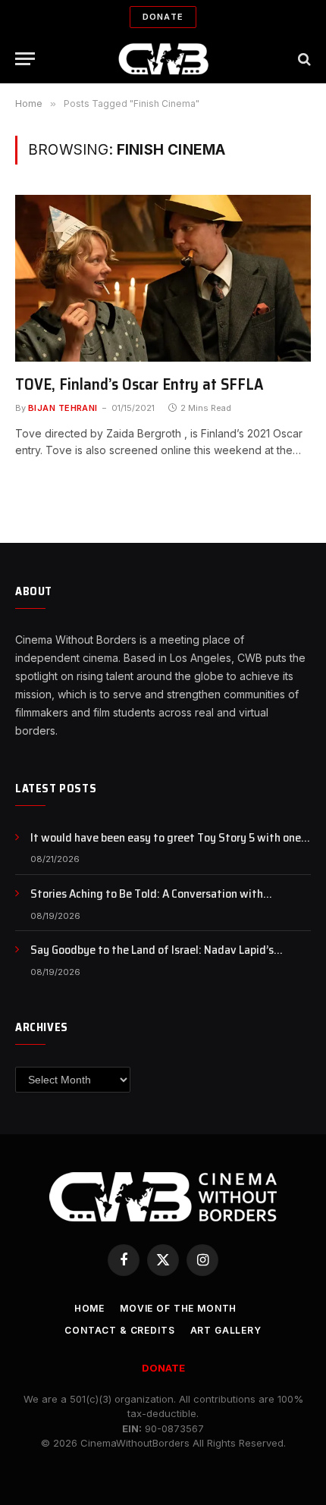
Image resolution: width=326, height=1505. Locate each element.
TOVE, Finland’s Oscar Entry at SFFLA (139, 384)
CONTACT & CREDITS (119, 1330)
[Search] (303, 59)
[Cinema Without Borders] (163, 58)
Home (89, 1308)
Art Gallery (226, 1330)
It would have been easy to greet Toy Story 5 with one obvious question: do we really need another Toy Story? (169, 846)
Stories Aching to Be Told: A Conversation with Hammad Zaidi (146, 902)
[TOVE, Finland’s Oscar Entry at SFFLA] (163, 278)
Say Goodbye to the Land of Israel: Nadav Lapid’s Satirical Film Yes (152, 958)
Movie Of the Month (178, 1308)
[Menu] (25, 59)
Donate (163, 16)
